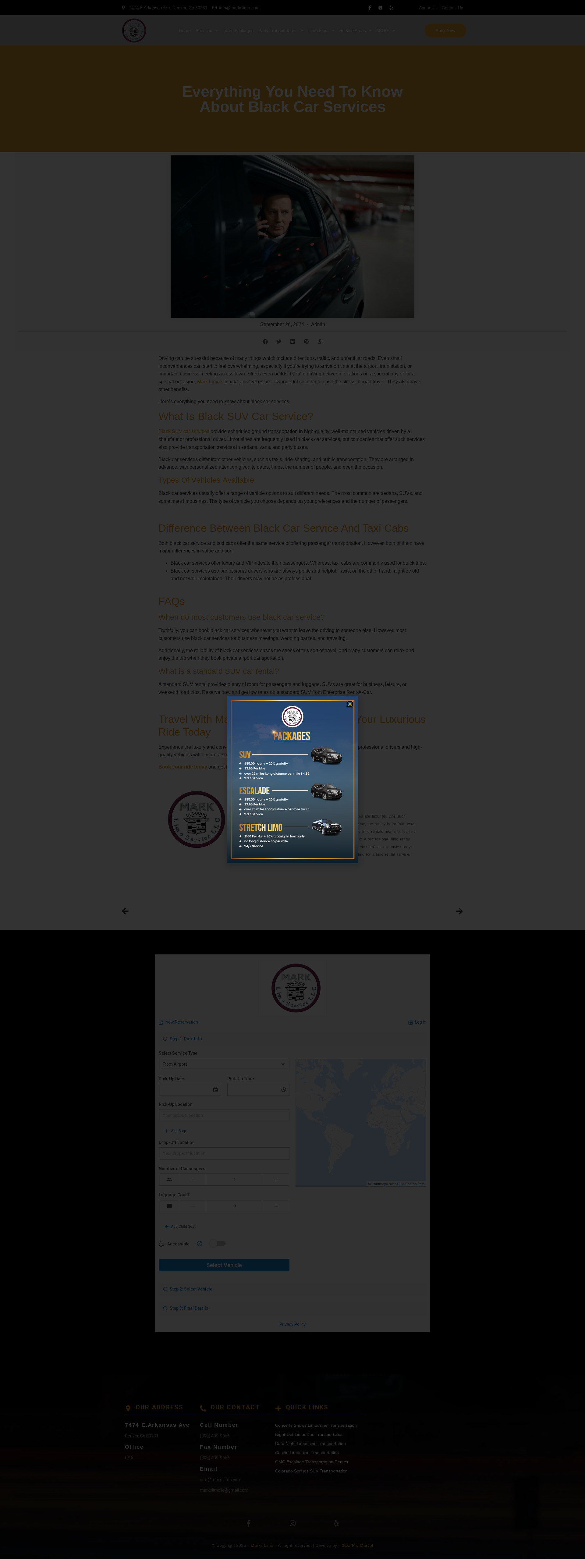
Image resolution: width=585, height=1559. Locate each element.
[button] (350, 704)
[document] (292, 779)
